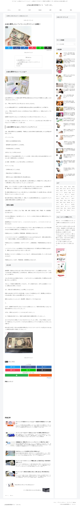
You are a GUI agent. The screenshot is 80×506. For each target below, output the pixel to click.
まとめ (18, 65)
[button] (48, 48)
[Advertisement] (28, 398)
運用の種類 (19, 63)
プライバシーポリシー (61, 502)
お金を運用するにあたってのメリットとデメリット (29, 62)
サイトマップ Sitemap (71, 502)
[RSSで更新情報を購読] (40, 375)
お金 (7, 361)
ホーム (55, 502)
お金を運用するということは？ (24, 60)
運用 (13, 361)
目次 (27, 57)
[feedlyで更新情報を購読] (16, 375)
